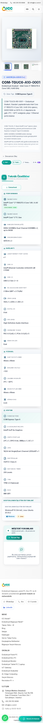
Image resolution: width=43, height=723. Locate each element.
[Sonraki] (37, 39)
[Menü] (39, 9)
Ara (22, 602)
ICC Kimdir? (6, 619)
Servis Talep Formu (9, 638)
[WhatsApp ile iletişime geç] (5, 718)
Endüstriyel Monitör (9, 661)
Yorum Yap (15, 538)
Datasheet (12, 187)
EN (27, 9)
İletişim (4, 631)
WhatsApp (10, 602)
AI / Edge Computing (9, 674)
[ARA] (33, 9)
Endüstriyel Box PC (9, 658)
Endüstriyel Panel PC (9, 655)
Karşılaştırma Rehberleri (10, 641)
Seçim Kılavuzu (7, 677)
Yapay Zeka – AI (8, 625)
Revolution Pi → (8, 680)
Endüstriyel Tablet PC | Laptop (13, 664)
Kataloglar (5, 635)
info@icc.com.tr (11, 705)
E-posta (33, 602)
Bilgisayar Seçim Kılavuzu (11, 644)
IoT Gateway (6, 668)
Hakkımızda (18, 720)
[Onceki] (6, 39)
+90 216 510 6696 (12, 701)
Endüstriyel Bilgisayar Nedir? (12, 622)
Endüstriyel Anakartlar (10, 671)
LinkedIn (9, 607)
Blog (3, 628)
